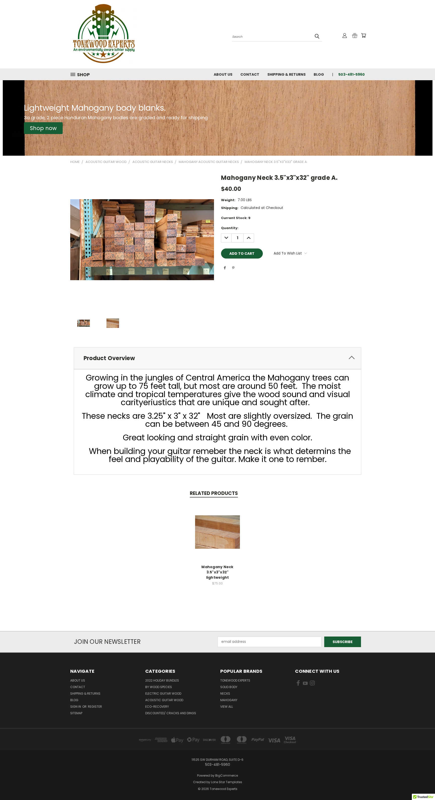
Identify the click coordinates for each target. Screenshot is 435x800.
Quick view (217, 527)
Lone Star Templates (226, 782)
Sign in (76, 706)
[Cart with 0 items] (363, 35)
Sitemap (76, 713)
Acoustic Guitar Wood (164, 700)
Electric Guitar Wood (163, 693)
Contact (249, 74)
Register (95, 706)
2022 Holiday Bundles (162, 680)
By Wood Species (158, 687)
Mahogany (228, 700)
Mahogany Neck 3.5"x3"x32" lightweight (217, 572)
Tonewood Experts (235, 680)
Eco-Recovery (157, 706)
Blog (319, 74)
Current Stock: (235, 218)
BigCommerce (226, 775)
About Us (223, 74)
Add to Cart (217, 536)
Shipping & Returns (286, 74)
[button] (43, 128)
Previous (422, 784)
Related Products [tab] (214, 493)
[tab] (217, 358)
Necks (225, 693)
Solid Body (228, 687)
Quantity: (229, 228)
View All (226, 706)
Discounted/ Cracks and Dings (170, 713)
